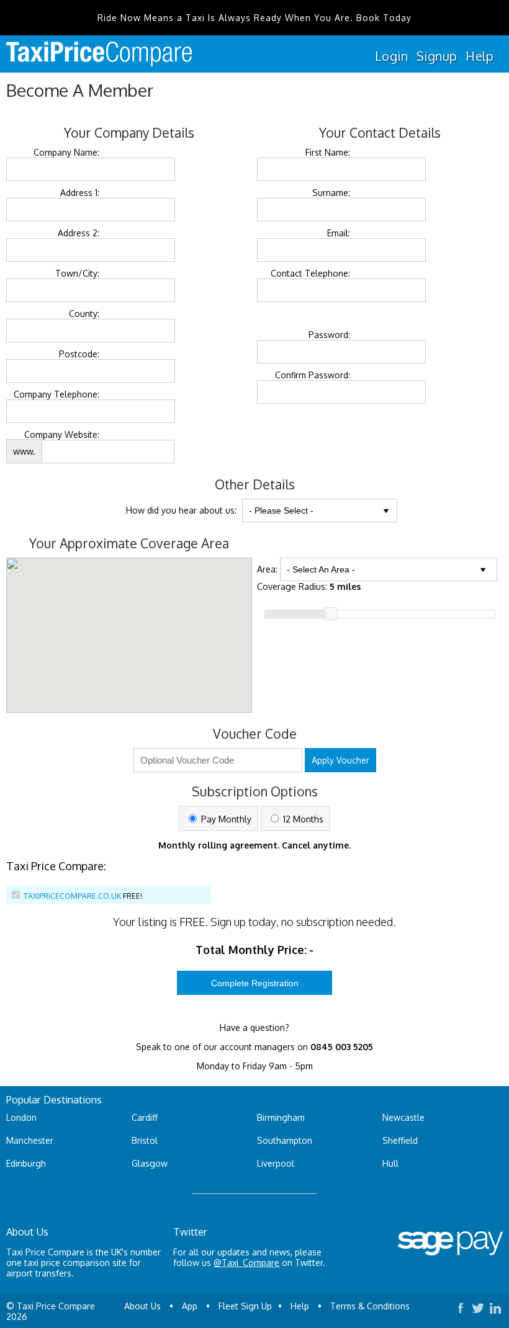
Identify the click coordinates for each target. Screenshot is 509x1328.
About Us (142, 1306)
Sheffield (400, 1140)
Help (479, 56)
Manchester (29, 1140)
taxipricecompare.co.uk (72, 896)
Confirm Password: (312, 375)
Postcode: (79, 354)
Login (391, 56)
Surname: (331, 192)
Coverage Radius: (309, 586)
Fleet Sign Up (245, 1306)
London (21, 1117)
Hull (390, 1163)
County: (84, 313)
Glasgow (150, 1163)
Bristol (145, 1140)
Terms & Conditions (370, 1306)
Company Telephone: (56, 394)
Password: (329, 334)
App (189, 1306)
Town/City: (77, 273)
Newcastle (403, 1117)
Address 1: (79, 192)
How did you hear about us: (181, 510)
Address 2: (78, 233)
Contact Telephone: (310, 273)
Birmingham (281, 1117)
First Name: (327, 152)
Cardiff (145, 1117)
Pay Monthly (225, 819)
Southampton (284, 1140)
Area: (267, 569)
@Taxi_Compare (246, 1262)
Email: (338, 233)
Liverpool (275, 1163)
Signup (437, 56)
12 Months (302, 819)
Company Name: (66, 152)
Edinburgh (26, 1163)
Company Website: (61, 434)
